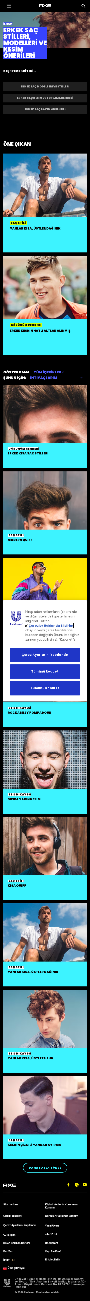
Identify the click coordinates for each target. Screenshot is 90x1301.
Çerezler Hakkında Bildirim (51, 625)
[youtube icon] (85, 1185)
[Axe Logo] (45, 5)
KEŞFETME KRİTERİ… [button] (19, 71)
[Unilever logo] (7, 1283)
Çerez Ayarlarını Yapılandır (45, 654)
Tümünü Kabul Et (45, 688)
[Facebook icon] (68, 1185)
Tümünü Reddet (45, 671)
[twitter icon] (76, 1185)
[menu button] (8, 5)
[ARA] (83, 6)
